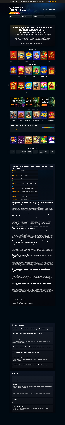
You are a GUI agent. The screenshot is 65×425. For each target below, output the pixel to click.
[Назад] (9, 55)
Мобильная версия (33, 1)
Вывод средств (39, 1)
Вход (28, 1)
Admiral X (13, 1)
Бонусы (43, 1)
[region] (32, 57)
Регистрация (25, 1)
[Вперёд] (56, 55)
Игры (22, 1)
